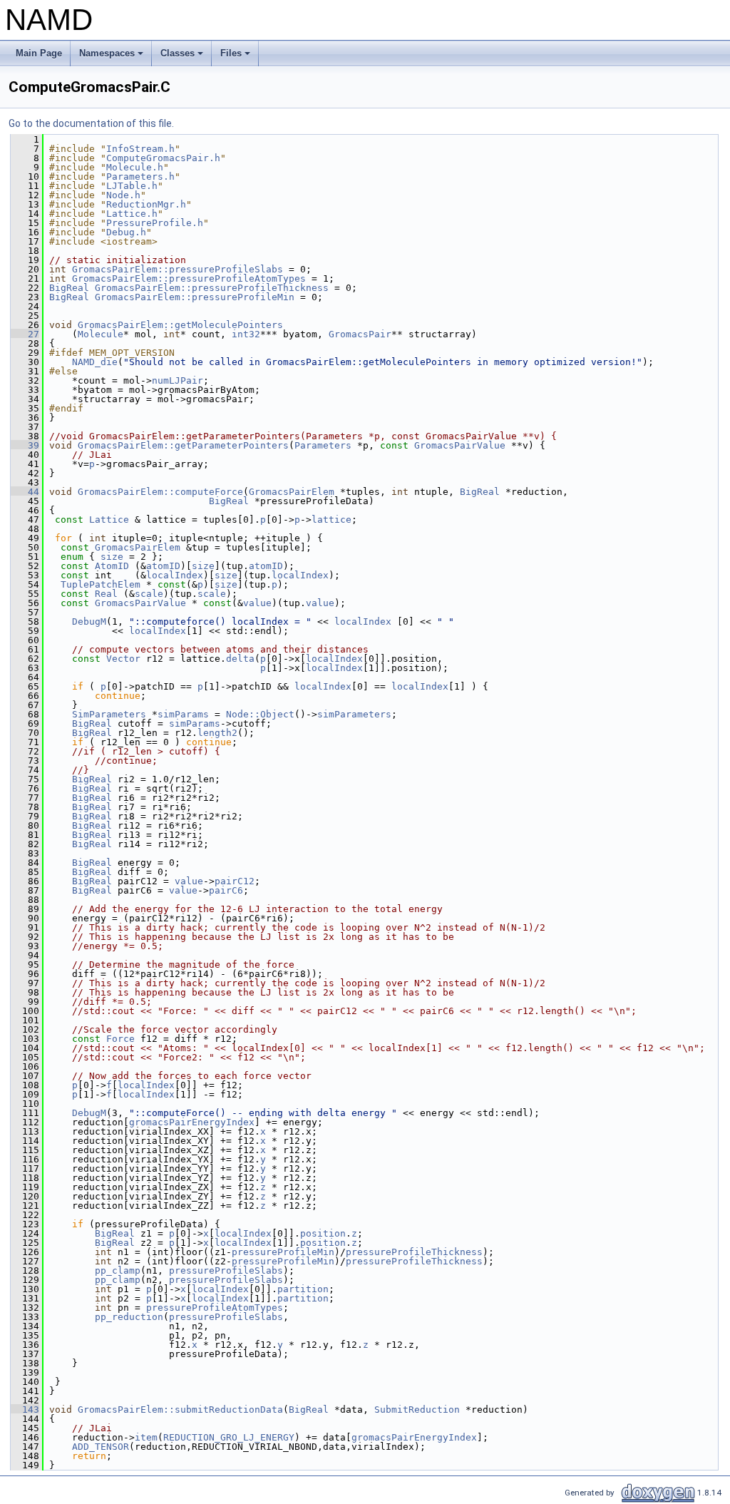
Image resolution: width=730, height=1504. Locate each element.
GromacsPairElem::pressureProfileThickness (212, 287)
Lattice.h (132, 213)
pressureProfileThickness (414, 1252)
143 (25, 1409)
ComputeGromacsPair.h (163, 158)
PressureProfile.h (154, 223)
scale (149, 593)
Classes (182, 57)
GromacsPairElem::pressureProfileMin (194, 297)
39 (25, 445)
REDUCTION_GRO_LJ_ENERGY (228, 1437)
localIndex (174, 575)
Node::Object (260, 714)
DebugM (89, 621)
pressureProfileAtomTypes (214, 1307)
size (112, 556)
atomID (163, 566)
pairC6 (226, 890)
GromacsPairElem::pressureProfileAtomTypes (189, 278)
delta (240, 658)
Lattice (109, 519)
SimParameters (109, 714)
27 (25, 334)
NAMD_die (95, 362)
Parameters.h (140, 176)
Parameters (322, 445)
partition (303, 1289)
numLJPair (177, 380)
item (146, 1437)
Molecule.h (134, 167)
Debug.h (126, 232)
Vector (123, 658)
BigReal (69, 287)
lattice (331, 519)
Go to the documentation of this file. (91, 123)
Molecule (100, 334)
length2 (217, 732)
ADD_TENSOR (100, 1446)
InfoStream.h (140, 148)
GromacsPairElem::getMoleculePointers (180, 324)
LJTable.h (132, 185)
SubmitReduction (417, 1409)
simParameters (354, 714)
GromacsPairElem (291, 491)
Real (106, 593)
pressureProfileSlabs (226, 1270)
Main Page (39, 53)
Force (120, 1038)
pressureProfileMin (283, 1252)
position (323, 1233)
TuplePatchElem (100, 584)
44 (25, 491)
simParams (183, 714)
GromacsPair (360, 334)
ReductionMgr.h (146, 204)
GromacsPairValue (459, 445)
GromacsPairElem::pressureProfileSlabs (177, 269)
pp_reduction (129, 1316)
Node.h (123, 195)
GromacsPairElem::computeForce (160, 491)
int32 (246, 334)
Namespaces (112, 57)
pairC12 (235, 881)
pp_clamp (117, 1270)
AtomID (112, 566)
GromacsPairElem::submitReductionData (180, 1409)
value (257, 603)
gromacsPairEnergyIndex (192, 1122)
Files (236, 57)
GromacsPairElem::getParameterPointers (183, 445)
